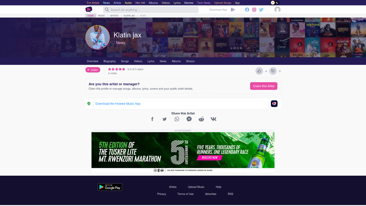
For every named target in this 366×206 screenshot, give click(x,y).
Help (218, 187)
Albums (176, 61)
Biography (110, 61)
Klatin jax (129, 15)
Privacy (161, 194)
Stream (190, 61)
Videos (138, 61)
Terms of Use (185, 194)
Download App (218, 9)
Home (91, 15)
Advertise (210, 194)
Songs (125, 61)
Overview (92, 61)
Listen (94, 70)
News (143, 15)
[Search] (107, 9)
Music (101, 15)
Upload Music (196, 187)
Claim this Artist (263, 86)
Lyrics (151, 61)
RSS (230, 194)
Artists (114, 15)
